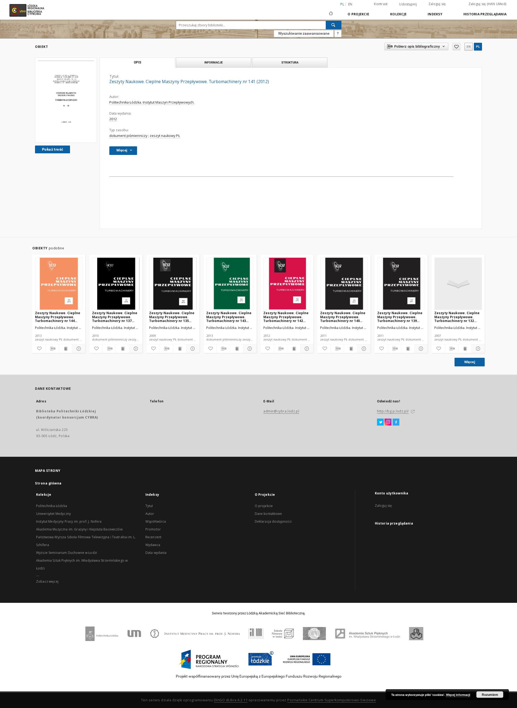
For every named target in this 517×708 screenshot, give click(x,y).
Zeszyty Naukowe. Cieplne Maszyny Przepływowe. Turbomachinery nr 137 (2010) (114, 317)
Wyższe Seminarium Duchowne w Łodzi (66, 552)
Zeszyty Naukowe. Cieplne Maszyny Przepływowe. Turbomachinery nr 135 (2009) (171, 317)
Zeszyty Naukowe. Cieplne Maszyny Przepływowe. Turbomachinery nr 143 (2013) (228, 317)
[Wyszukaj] (333, 25)
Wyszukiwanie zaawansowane (303, 33)
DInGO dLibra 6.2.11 (231, 700)
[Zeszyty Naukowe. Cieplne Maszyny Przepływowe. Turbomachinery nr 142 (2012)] (287, 284)
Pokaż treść (52, 149)
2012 (113, 119)
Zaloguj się (437, 4)
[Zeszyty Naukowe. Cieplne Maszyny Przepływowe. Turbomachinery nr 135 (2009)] (173, 284)
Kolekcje (398, 14)
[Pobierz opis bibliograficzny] (52, 348)
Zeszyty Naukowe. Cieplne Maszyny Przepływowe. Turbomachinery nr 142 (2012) (286, 317)
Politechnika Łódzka (51, 506)
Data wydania (156, 552)
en (350, 4)
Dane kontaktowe (268, 513)
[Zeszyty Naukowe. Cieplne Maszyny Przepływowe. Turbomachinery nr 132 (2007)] (458, 284)
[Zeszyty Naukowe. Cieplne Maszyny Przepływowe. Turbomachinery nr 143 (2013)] (230, 284)
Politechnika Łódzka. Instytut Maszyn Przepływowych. (151, 102)
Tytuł (149, 506)
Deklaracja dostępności (273, 521)
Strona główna (48, 483)
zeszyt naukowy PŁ (165, 135)
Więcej (469, 362)
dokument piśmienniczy (128, 135)
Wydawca (152, 545)
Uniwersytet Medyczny (53, 513)
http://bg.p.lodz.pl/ (393, 411)
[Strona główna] (331, 11)
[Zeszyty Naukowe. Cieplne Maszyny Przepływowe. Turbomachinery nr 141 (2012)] (66, 100)
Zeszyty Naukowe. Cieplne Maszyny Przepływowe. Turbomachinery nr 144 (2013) (57, 317)
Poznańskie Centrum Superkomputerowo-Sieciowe (331, 700)
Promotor (153, 529)
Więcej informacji (458, 695)
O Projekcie (358, 14)
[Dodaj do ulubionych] (456, 46)
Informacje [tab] (213, 62)
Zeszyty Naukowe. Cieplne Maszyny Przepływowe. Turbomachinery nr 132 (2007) (457, 317)
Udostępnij (408, 4)
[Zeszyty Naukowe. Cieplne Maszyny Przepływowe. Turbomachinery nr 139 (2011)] (401, 284)
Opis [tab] (137, 62)
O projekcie (264, 506)
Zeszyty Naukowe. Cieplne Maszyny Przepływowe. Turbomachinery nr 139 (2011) (399, 317)
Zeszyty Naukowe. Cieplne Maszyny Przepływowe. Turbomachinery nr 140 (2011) (342, 317)
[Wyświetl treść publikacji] (65, 348)
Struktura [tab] (289, 62)
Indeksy (435, 14)
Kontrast (380, 4)
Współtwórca (155, 521)
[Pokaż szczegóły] (77, 348)
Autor (149, 513)
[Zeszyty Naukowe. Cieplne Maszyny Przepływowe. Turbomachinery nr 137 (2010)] (115, 284)
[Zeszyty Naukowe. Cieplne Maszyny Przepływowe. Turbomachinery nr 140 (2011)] (344, 284)
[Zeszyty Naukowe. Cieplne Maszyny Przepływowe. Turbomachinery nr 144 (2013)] (58, 284)
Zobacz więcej (47, 581)
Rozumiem (490, 694)
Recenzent (153, 537)
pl (478, 46)
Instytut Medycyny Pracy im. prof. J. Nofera (69, 521)
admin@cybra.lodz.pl (281, 411)
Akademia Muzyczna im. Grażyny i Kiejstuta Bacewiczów (79, 529)
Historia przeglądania (484, 14)
